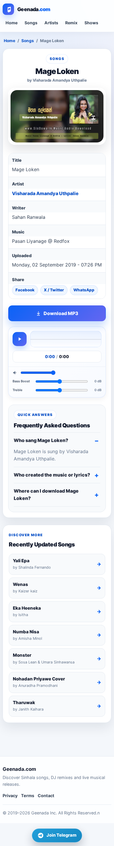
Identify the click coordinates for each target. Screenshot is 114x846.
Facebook (24, 290)
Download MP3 (61, 313)
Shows (91, 22)
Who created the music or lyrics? (52, 475)
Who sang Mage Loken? (41, 440)
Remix (71, 22)
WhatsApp (83, 290)
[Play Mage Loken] (20, 339)
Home (12, 22)
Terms (27, 795)
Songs (31, 22)
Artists (51, 22)
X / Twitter (54, 290)
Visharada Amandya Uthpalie (45, 193)
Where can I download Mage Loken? (46, 494)
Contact (46, 795)
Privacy (10, 795)
